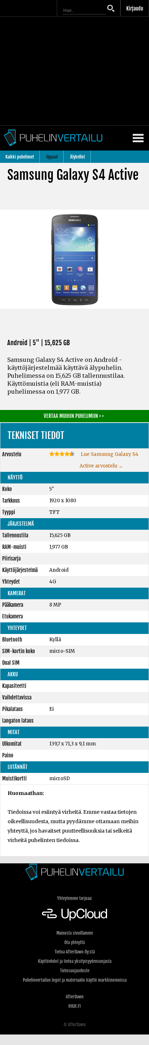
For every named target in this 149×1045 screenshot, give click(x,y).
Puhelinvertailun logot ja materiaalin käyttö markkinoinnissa (75, 980)
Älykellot (77, 157)
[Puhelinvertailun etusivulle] (74, 871)
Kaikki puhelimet (19, 157)
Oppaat (52, 157)
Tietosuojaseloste (74, 970)
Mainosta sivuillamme (74, 933)
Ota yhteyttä (74, 942)
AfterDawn (75, 996)
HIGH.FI (74, 1006)
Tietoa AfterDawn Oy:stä (75, 952)
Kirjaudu (134, 8)
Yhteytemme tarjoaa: (74, 898)
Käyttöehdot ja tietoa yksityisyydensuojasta (74, 961)
